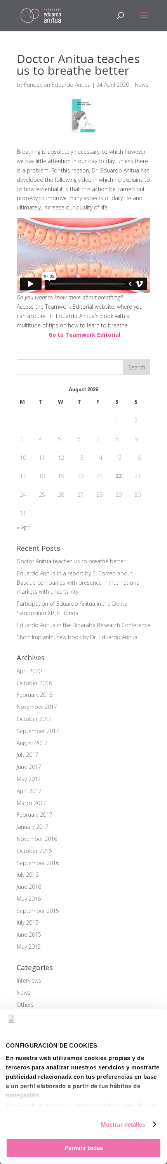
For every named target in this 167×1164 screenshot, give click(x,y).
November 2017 (37, 706)
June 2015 (29, 934)
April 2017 (29, 791)
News (141, 84)
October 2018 (34, 683)
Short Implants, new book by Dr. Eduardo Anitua (77, 637)
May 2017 (29, 778)
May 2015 (29, 946)
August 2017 (32, 743)
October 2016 (34, 851)
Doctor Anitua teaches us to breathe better (71, 561)
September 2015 (38, 910)
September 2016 (38, 863)
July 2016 (27, 874)
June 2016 (29, 886)
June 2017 (29, 766)
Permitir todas (83, 1148)
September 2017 (38, 731)
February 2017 (34, 814)
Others (25, 1004)
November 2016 (37, 838)
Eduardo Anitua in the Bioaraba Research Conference (83, 625)
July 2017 (27, 754)
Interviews (29, 980)
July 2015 (27, 922)
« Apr (23, 527)
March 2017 (31, 803)
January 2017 (33, 826)
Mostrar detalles (123, 1124)
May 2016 (29, 898)
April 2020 (29, 671)
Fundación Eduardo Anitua (57, 84)
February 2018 (34, 694)
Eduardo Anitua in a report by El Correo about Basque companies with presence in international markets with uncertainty (79, 583)
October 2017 (34, 719)
